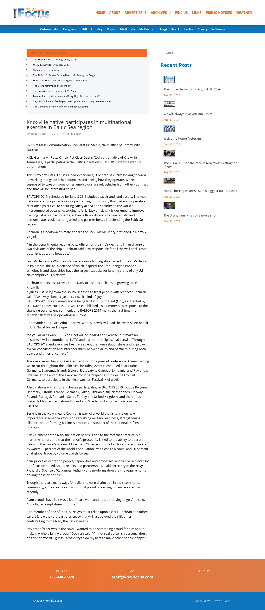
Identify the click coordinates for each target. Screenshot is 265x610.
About (114, 12)
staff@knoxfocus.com (132, 577)
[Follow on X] (207, 577)
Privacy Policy (202, 601)
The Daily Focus (71, 134)
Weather (244, 12)
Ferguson (70, 29)
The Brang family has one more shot (52, 85)
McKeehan (147, 29)
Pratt (175, 29)
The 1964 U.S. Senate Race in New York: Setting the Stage (64, 75)
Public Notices (219, 12)
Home (100, 12)
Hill (84, 29)
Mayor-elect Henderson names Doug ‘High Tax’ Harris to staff (66, 96)
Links (197, 12)
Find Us (181, 12)
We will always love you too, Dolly (51, 64)
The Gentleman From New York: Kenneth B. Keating (60, 106)
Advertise (134, 12)
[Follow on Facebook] (199, 577)
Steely (202, 29)
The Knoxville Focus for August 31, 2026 (54, 59)
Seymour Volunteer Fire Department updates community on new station (72, 101)
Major (111, 29)
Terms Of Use (221, 601)
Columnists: (49, 29)
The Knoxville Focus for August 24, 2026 (54, 91)
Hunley (96, 29)
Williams (218, 29)
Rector (189, 29)
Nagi (163, 29)
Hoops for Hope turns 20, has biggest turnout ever (60, 80)
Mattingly (127, 29)
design (34, 134)
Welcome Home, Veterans (47, 70)
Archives (159, 12)
